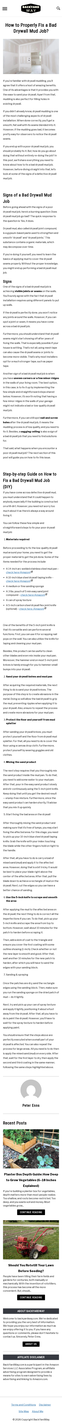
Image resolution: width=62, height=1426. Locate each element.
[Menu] (5, 9)
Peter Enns (31, 1105)
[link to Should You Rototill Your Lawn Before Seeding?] (31, 1239)
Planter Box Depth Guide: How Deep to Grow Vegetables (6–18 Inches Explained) (31, 1180)
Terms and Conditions (23, 1404)
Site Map (24, 1411)
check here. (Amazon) (31, 608)
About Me (37, 1411)
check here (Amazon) (18, 572)
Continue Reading (31, 1212)
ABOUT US (31, 1344)
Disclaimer (45, 1404)
